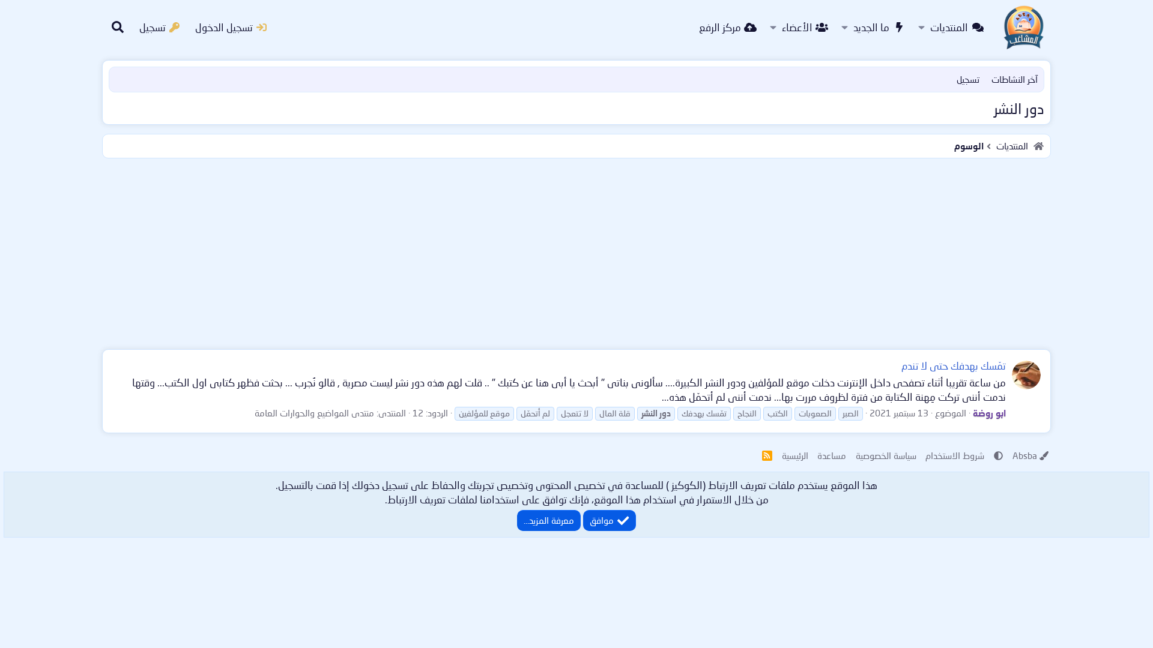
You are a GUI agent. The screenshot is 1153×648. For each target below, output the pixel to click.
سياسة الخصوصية (886, 455)
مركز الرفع (720, 27)
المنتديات (949, 27)
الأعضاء (797, 27)
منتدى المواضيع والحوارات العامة (314, 412)
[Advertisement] (576, 251)
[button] (921, 27)
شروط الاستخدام (954, 455)
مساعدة (831, 455)
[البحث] (118, 27)
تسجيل (968, 79)
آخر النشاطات (1014, 79)
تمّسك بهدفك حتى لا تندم (953, 365)
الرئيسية (795, 455)
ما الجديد (871, 27)
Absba (1025, 455)
